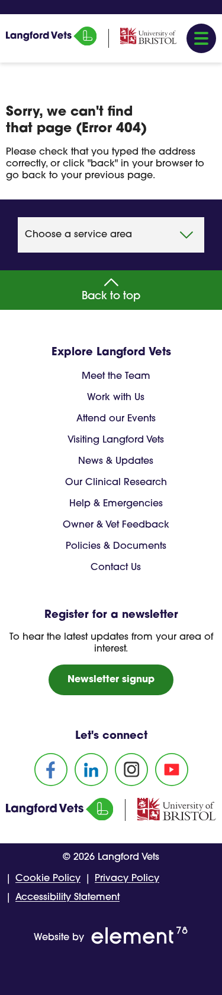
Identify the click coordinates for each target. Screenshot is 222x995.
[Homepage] (51, 43)
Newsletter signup (111, 680)
